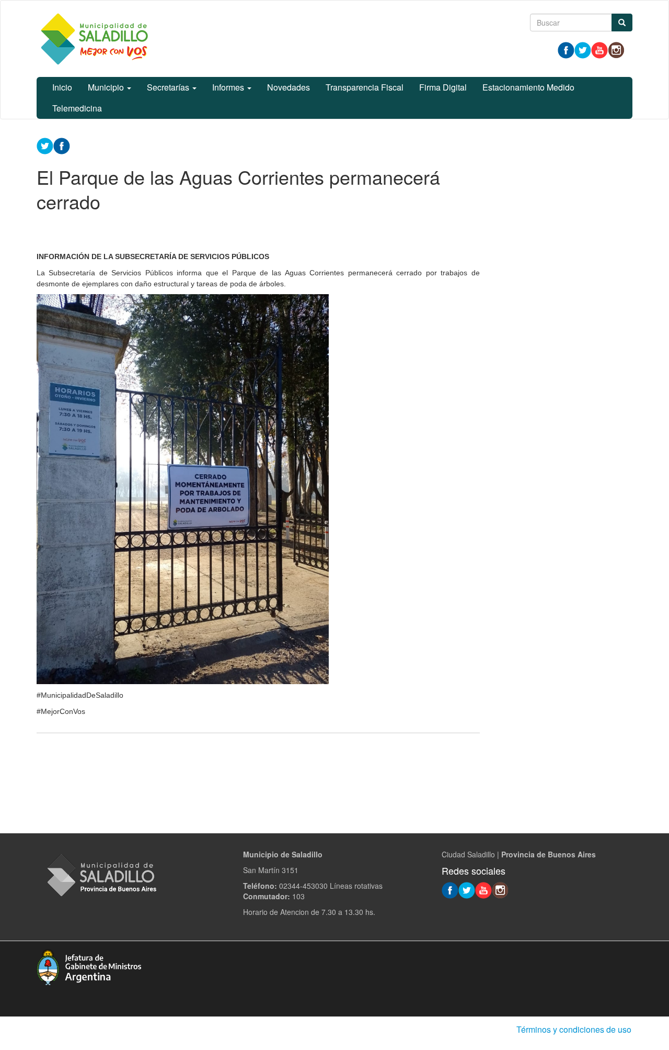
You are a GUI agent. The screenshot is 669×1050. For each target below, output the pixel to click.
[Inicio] (94, 39)
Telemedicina (77, 108)
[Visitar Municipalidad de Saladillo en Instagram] (616, 49)
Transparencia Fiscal (364, 87)
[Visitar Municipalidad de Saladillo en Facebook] (566, 49)
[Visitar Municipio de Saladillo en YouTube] (599, 49)
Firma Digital (443, 87)
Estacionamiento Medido (528, 87)
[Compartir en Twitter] (45, 145)
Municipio (107, 87)
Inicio (62, 87)
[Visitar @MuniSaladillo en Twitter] (582, 49)
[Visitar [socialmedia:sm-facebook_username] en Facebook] (61, 145)
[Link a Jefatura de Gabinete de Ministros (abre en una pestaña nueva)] (89, 965)
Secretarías (169, 87)
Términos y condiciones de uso (573, 1029)
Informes (229, 87)
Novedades (288, 87)
